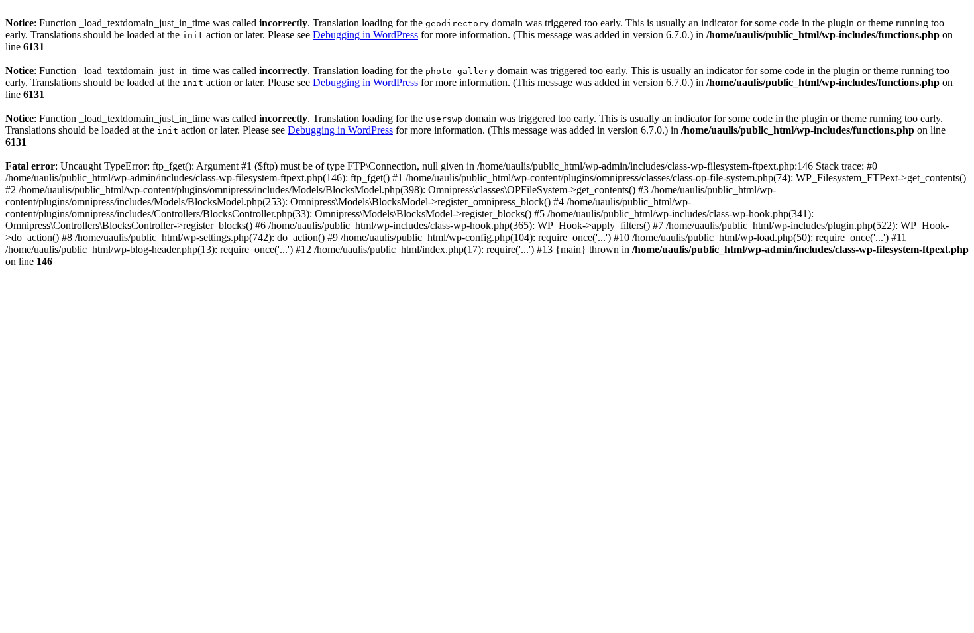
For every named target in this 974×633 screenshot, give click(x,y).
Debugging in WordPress (365, 34)
